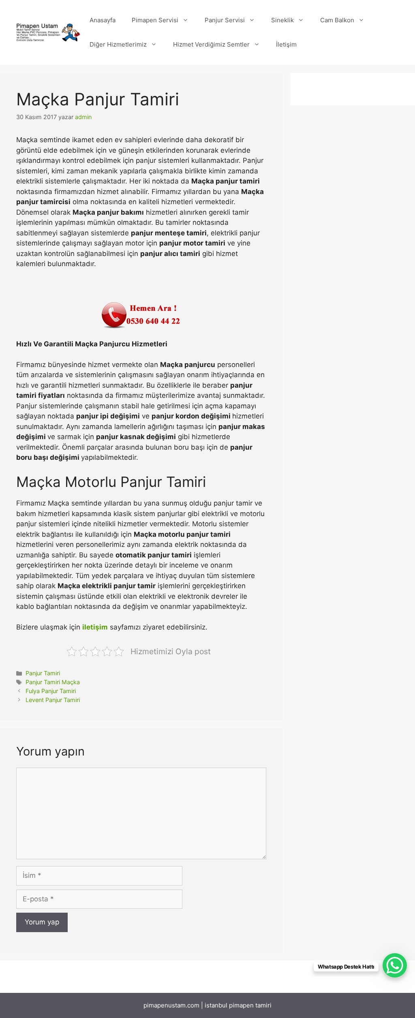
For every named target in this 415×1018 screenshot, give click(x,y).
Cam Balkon (337, 20)
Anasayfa (103, 20)
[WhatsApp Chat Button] (395, 965)
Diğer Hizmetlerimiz (118, 44)
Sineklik (282, 20)
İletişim (286, 44)
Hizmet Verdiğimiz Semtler (211, 44)
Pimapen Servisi (155, 20)
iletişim (95, 627)
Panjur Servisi (225, 20)
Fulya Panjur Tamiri (51, 690)
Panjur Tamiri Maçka (53, 682)
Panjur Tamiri (43, 673)
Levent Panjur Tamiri (53, 699)
